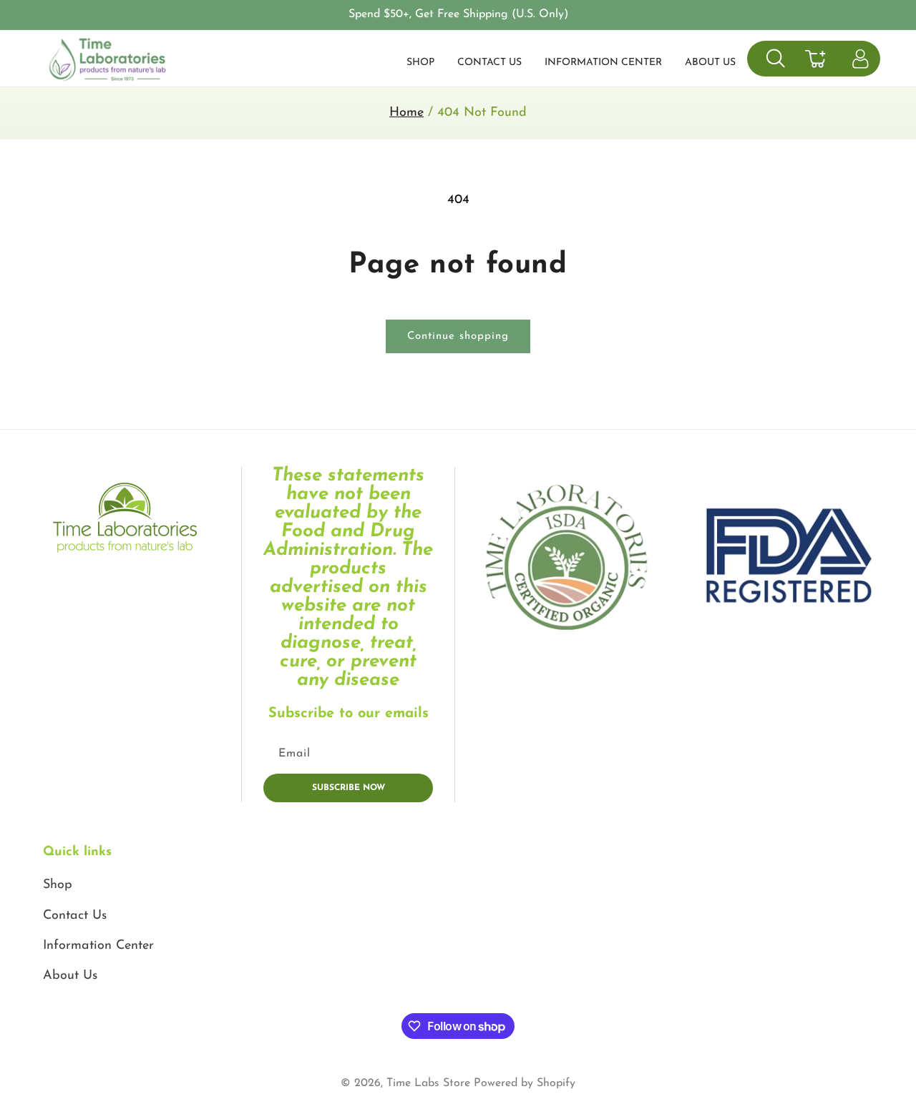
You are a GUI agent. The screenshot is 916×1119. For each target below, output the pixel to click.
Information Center (98, 946)
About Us (70, 976)
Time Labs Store (428, 1083)
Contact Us (75, 916)
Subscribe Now (348, 788)
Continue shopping (458, 336)
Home (406, 113)
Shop (57, 885)
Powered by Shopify (524, 1083)
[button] (775, 58)
